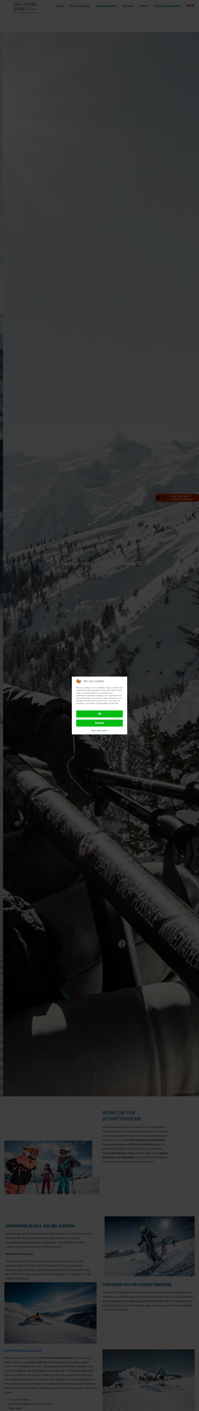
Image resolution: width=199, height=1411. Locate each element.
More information (99, 730)
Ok (99, 713)
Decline (99, 723)
